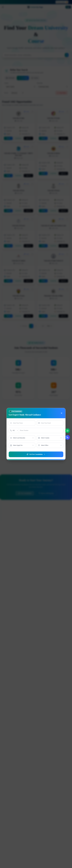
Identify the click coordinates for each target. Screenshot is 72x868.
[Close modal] (61, 413)
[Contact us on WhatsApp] (67, 430)
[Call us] (67, 437)
